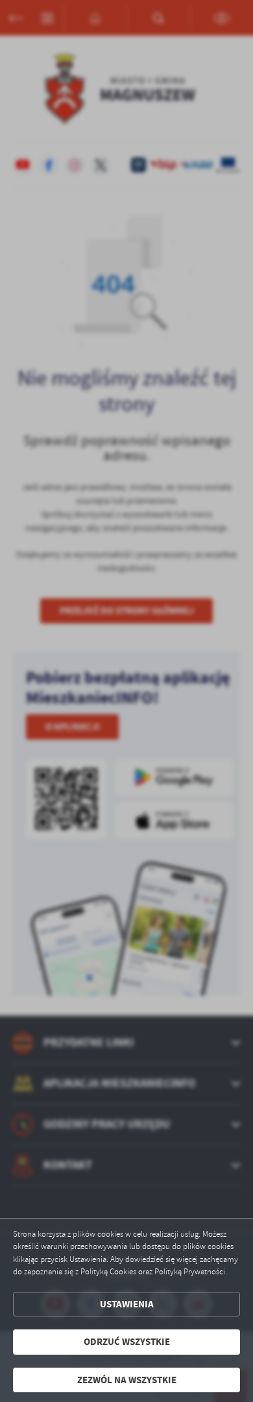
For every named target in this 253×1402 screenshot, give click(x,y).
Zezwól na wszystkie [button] (126, 1379)
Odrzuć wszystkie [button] (127, 1341)
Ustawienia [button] (127, 1304)
